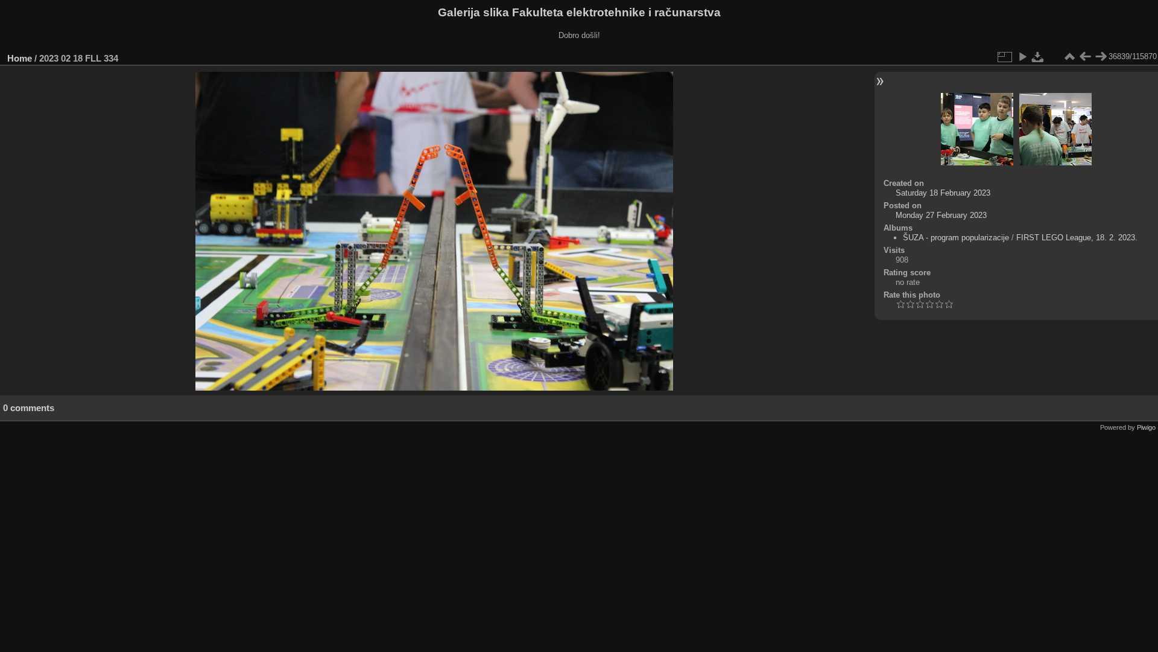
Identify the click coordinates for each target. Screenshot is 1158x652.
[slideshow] (1022, 57)
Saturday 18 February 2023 (943, 192)
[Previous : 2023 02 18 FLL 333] (1085, 57)
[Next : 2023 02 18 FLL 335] (1101, 57)
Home (19, 58)
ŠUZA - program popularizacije (956, 237)
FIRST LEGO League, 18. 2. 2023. (1076, 237)
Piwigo (1146, 427)
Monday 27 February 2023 (941, 215)
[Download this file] (1038, 57)
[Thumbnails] (1069, 57)
